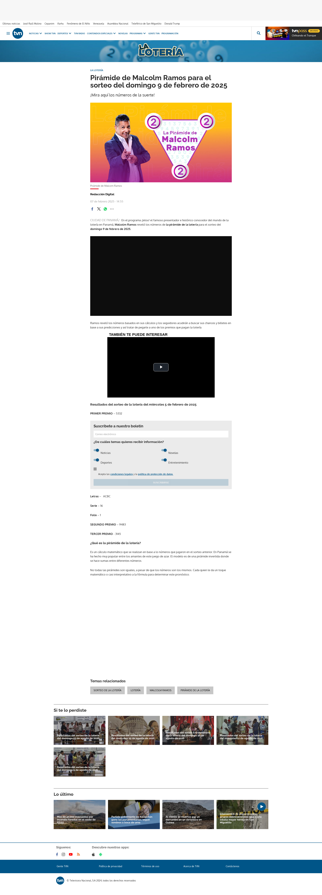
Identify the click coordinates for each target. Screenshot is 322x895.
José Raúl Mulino (32, 23)
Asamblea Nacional (117, 23)
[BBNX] (60, 881)
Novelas (123, 33)
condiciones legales (121, 474)
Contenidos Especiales (99, 33)
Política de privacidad (110, 866)
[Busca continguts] (258, 33)
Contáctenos (232, 866)
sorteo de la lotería (107, 690)
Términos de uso (150, 866)
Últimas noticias (11, 23)
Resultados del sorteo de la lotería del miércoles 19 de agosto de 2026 (132, 737)
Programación (170, 33)
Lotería (136, 690)
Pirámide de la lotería (195, 690)
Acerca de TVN (191, 866)
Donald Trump (172, 23)
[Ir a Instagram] (64, 854)
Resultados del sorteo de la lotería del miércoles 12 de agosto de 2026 (241, 737)
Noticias (34, 33)
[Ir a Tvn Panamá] (17, 33)
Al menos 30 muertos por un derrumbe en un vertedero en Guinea (184, 819)
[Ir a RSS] (79, 854)
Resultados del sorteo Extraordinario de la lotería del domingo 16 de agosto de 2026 (188, 735)
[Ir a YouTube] (71, 854)
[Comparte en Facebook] (92, 209)
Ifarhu (60, 23)
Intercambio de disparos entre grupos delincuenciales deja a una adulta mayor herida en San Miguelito (241, 818)
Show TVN (50, 33)
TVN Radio (79, 33)
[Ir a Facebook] (57, 854)
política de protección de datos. (155, 474)
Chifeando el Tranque (304, 35)
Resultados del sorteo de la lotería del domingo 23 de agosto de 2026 (78, 737)
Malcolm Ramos (160, 690)
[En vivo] (294, 29)
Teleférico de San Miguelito (146, 23)
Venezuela (98, 23)
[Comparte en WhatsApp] (105, 209)
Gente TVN (153, 33)
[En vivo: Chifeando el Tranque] (277, 33)
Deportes (63, 33)
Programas (136, 33)
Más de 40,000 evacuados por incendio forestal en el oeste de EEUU (76, 819)
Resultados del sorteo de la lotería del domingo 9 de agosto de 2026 (78, 769)
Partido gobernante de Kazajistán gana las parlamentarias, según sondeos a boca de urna (131, 819)
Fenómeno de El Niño (78, 23)
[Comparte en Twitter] (98, 209)
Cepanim (49, 23)
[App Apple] (94, 854)
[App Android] (101, 854)
